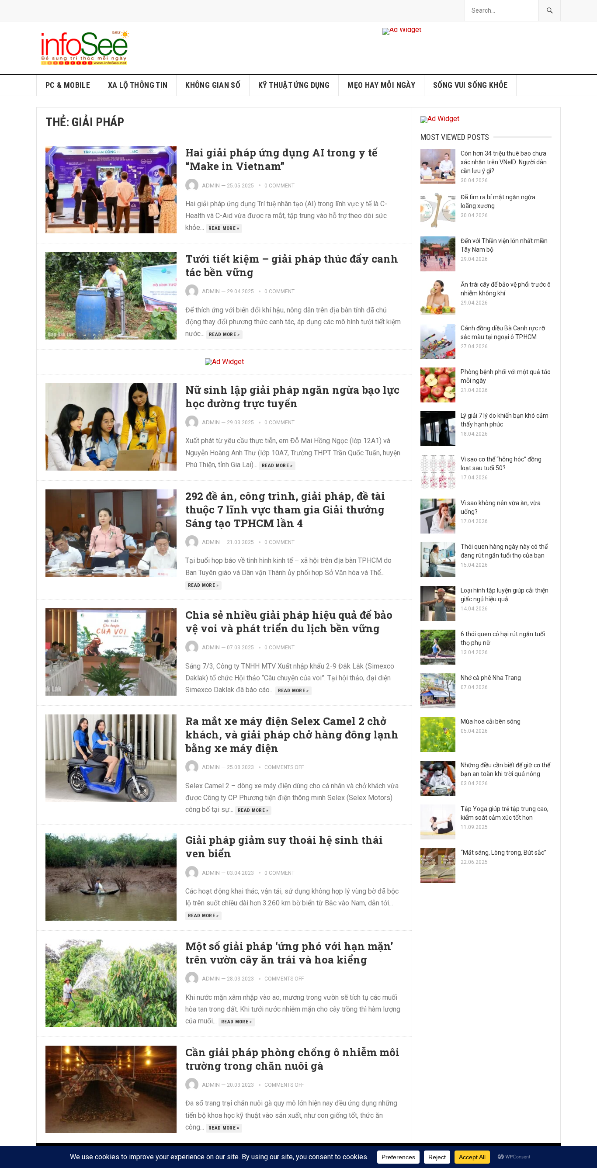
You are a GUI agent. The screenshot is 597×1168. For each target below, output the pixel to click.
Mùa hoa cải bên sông (491, 721)
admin (211, 185)
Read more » (223, 228)
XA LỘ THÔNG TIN (137, 85)
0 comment (279, 186)
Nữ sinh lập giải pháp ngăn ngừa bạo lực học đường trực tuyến (292, 396)
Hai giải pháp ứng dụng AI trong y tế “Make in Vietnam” (281, 159)
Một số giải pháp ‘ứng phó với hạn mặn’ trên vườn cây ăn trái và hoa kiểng (289, 953)
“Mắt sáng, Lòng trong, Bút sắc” (503, 852)
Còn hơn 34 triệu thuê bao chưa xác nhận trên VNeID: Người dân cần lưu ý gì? (504, 162)
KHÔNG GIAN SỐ (212, 85)
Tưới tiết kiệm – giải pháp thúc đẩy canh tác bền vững (291, 265)
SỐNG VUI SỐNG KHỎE (470, 85)
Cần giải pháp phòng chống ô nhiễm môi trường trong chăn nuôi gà (292, 1059)
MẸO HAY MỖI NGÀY (381, 85)
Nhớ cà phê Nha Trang (491, 677)
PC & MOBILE (67, 85)
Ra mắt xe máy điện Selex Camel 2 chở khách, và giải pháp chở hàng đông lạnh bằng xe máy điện (292, 734)
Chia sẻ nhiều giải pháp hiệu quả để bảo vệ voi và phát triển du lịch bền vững (288, 621)
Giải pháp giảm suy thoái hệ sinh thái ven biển (284, 846)
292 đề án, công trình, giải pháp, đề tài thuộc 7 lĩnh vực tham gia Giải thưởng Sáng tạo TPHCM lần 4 (285, 509)
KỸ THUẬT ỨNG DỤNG (294, 85)
